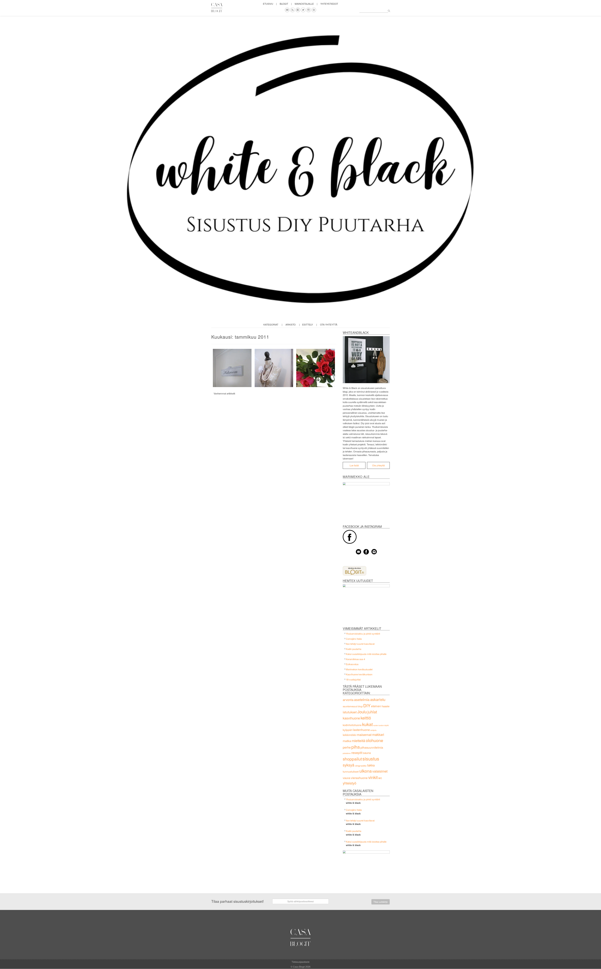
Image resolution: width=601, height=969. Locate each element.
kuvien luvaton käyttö (381, 725)
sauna (367, 753)
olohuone (374, 740)
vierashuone (359, 778)
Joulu (362, 711)
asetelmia (362, 699)
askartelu (377, 699)
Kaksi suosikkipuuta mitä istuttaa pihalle (366, 654)
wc (380, 778)
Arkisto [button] (290, 324)
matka (347, 741)
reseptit (356, 752)
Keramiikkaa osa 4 (355, 659)
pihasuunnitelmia (371, 747)
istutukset (350, 712)
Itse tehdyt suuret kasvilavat (360, 643)
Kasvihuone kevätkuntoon (359, 674)
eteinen (376, 706)
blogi (360, 706)
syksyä (348, 765)
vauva (346, 778)
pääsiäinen (347, 753)
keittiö (366, 718)
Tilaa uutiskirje (380, 901)
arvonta (348, 699)
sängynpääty (361, 765)
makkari (378, 734)
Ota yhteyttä (328, 324)
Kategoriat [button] (270, 324)
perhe (347, 747)
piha (355, 746)
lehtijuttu (373, 730)
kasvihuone (351, 718)
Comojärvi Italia (354, 638)
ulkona (365, 771)
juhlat (372, 711)
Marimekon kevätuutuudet (359, 669)
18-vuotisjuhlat (353, 679)
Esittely (307, 324)
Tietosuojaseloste (300, 961)
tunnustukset (351, 771)
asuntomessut (350, 706)
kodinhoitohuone (352, 725)
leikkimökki (349, 735)
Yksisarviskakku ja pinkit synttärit (363, 633)
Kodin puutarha (353, 649)
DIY (366, 705)
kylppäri (347, 730)
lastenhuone (361, 729)
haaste (385, 706)
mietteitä (358, 740)
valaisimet (380, 771)
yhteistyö (349, 782)
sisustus (370, 758)
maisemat (364, 734)
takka (371, 765)
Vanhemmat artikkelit (224, 393)
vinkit (373, 777)
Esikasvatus (352, 664)
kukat (367, 724)
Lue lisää (354, 465)
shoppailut (352, 759)
